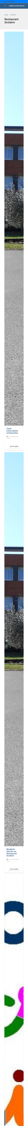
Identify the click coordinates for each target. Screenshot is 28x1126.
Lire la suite (14, 446)
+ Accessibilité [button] (8, 1)
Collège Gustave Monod (16, 6)
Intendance (13, 14)
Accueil (6, 14)
